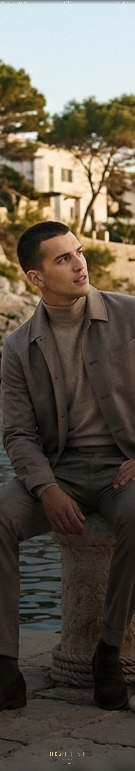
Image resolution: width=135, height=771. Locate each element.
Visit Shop (68, 763)
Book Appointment (123, 2)
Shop (3, 2)
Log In (131, 2)
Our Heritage (24, 2)
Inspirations (9, 2)
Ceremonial (17, 2)
